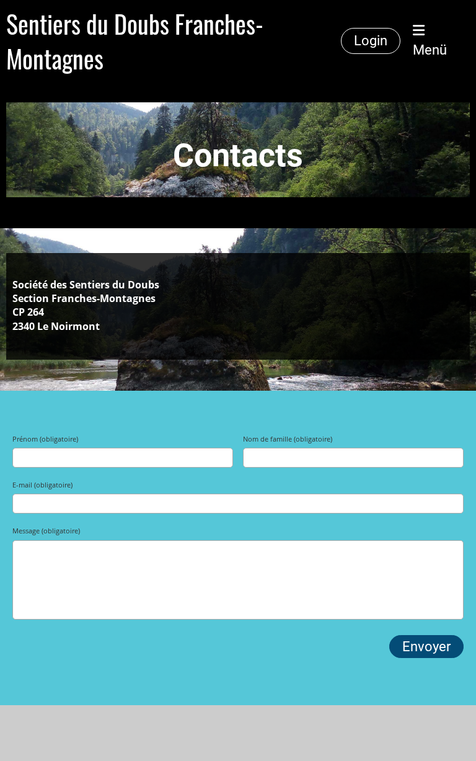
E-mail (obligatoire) (42, 484)
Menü (430, 50)
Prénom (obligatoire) (45, 438)
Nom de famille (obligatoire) (287, 438)
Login (370, 40)
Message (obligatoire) (46, 530)
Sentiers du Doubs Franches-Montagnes (134, 41)
